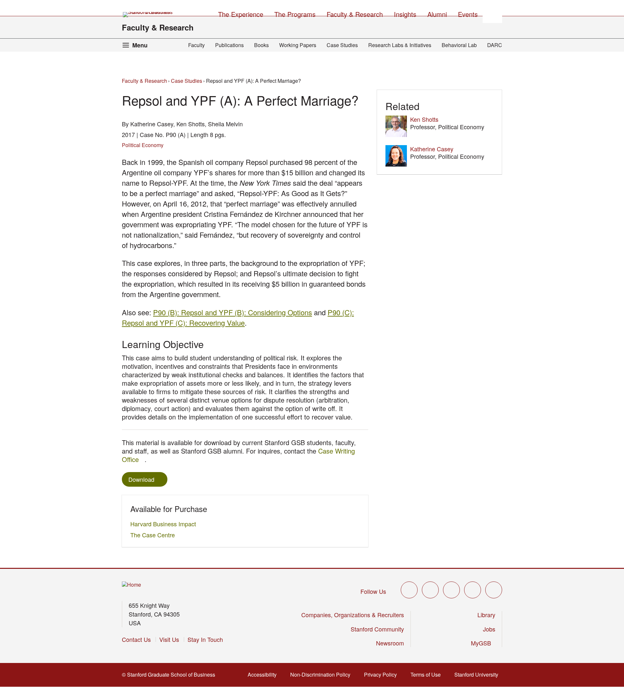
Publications (229, 45)
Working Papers (297, 45)
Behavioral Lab (459, 45)
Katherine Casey (431, 148)
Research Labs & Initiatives (399, 45)
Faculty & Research (158, 27)
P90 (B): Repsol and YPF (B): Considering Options (232, 312)
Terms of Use (427, 674)
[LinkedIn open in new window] (493, 589)
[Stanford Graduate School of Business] (148, 14)
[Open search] (492, 13)
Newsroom (390, 643)
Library (486, 614)
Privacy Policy (382, 674)
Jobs (489, 629)
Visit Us (169, 639)
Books (261, 45)
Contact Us (136, 639)
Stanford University (478, 674)
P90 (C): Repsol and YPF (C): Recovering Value (238, 317)
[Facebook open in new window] (430, 589)
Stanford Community (377, 629)
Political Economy (142, 145)
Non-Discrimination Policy (322, 674)
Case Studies (342, 45)
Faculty (196, 45)
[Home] (131, 584)
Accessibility (264, 674)
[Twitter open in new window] (409, 589)
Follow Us (373, 591)
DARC (494, 45)
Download (141, 479)
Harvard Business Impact (165, 523)
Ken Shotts (424, 119)
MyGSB (483, 643)
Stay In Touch (205, 639)
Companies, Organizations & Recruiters (352, 614)
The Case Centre (154, 535)
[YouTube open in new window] (472, 589)
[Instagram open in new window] (451, 589)
